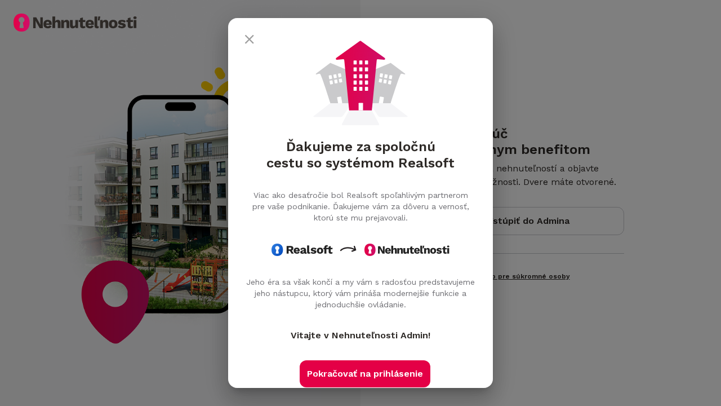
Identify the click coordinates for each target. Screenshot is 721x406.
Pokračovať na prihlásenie (365, 373)
